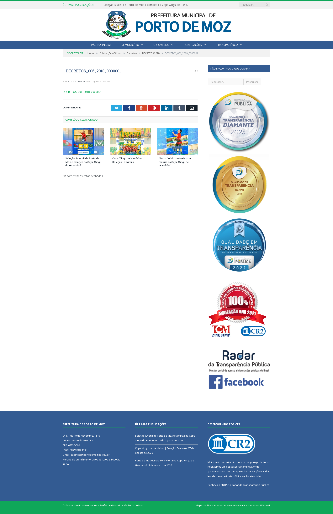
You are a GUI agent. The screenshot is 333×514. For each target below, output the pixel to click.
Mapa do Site (203, 505)
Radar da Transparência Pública (250, 485)
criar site (231, 462)
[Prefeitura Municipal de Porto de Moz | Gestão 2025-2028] (167, 24)
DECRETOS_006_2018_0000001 (82, 92)
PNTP (224, 485)
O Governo (161, 45)
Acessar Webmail (260, 505)
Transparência (227, 45)
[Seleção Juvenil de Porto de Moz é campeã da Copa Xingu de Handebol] (83, 141)
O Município (130, 45)
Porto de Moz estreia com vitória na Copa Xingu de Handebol (175, 162)
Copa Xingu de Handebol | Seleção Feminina (131, 5)
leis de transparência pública (224, 476)
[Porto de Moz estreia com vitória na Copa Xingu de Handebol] (177, 141)
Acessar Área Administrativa (230, 505)
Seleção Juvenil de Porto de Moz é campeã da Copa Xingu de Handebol (83, 162)
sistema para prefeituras (255, 462)
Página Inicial (101, 45)
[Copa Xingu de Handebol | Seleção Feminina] (130, 141)
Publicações (193, 45)
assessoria (234, 466)
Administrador (76, 81)
